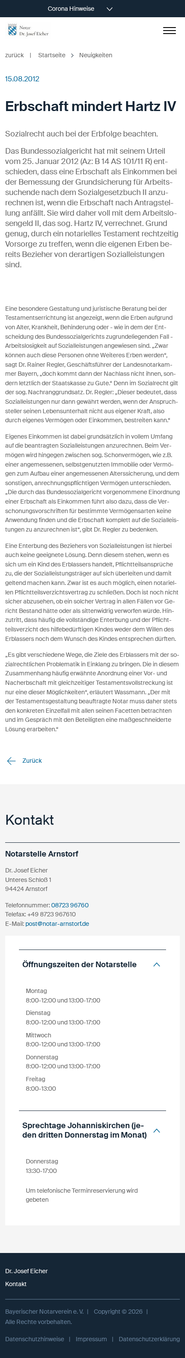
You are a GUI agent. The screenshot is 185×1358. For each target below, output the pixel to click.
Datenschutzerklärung (149, 1339)
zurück (18, 55)
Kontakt (16, 1284)
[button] (92, 965)
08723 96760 (70, 905)
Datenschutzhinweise (34, 1339)
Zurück (31, 760)
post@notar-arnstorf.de (57, 924)
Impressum (91, 1339)
